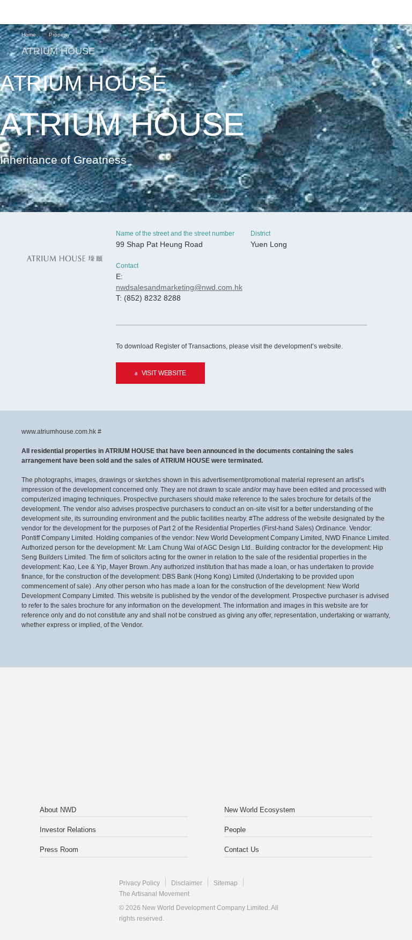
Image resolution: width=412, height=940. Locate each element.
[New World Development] (72, 12)
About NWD (58, 810)
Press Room (59, 850)
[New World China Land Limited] (275, 712)
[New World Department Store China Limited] (206, 761)
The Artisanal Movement (154, 894)
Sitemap (226, 883)
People (235, 830)
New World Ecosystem (259, 810)
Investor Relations (68, 830)
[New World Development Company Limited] (137, 712)
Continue (206, 383)
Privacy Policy (139, 883)
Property (59, 35)
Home (28, 35)
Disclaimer (186, 883)
